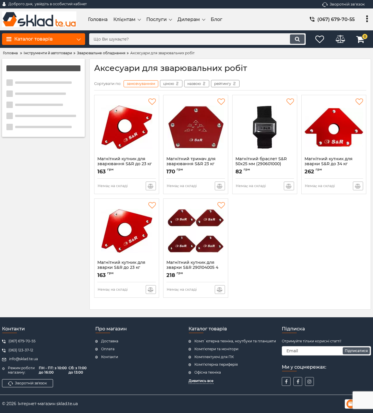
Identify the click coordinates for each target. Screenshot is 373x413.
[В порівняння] (151, 186)
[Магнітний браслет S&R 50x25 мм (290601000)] (264, 127)
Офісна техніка (207, 372)
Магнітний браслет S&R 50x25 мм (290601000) (261, 164)
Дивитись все (201, 381)
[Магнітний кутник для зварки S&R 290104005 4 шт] (195, 231)
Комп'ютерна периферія (216, 364)
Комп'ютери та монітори (216, 349)
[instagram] (309, 381)
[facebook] (286, 381)
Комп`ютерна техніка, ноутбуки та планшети (235, 341)
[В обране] (152, 102)
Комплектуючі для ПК (214, 357)
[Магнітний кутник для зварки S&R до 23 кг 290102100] (126, 231)
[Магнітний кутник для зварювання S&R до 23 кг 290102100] (126, 127)
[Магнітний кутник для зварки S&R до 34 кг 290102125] (334, 127)
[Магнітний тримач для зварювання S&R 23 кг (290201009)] (195, 127)
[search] (297, 39)
